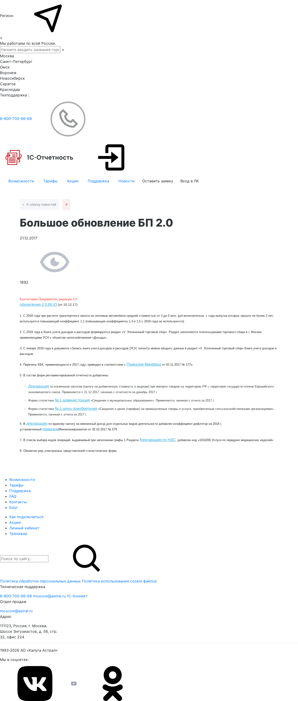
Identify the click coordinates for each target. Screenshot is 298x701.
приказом (50, 429)
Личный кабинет (24, 528)
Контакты (18, 502)
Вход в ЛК (189, 181)
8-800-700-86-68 (16, 118)
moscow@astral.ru (50, 596)
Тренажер (18, 533)
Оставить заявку (157, 181)
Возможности (21, 181)
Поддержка (98, 181)
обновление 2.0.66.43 (38, 304)
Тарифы (50, 181)
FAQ (12, 496)
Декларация (38, 386)
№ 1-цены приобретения (76, 409)
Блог (13, 507)
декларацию (36, 423)
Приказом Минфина (144, 364)
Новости (127, 181)
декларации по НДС (158, 440)
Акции (72, 181)
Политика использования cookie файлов (119, 581)
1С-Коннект (77, 596)
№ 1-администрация (72, 400)
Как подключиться (26, 516)
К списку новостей (41, 204)
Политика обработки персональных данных (41, 581)
